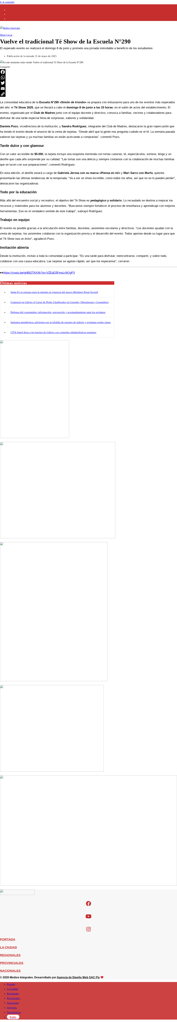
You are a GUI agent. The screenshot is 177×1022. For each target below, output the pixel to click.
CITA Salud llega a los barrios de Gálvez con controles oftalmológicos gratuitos (53, 332)
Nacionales (13, 1003)
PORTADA (7, 939)
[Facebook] (88, 72)
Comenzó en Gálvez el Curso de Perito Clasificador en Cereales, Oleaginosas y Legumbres (60, 302)
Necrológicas (14, 1012)
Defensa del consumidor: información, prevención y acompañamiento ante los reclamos (58, 312)
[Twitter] (88, 83)
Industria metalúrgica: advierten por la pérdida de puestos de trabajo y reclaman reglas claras (61, 322)
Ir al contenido (7, 2)
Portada (11, 984)
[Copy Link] (88, 94)
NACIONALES (10, 970)
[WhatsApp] (88, 77)
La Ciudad (12, 989)
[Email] (88, 88)
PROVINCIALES (11, 963)
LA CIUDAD (8, 947)
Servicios (12, 1007)
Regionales (13, 993)
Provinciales (13, 998)
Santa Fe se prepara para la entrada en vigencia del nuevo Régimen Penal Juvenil (54, 292)
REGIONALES (10, 955)
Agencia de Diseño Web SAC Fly (78, 977)
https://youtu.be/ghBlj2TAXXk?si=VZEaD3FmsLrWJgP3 (39, 272)
